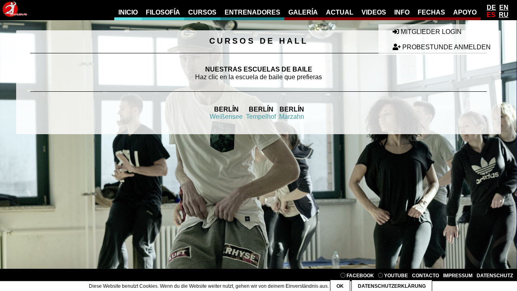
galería (303, 12)
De (491, 7)
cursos (202, 12)
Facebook (359, 275)
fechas (431, 12)
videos (373, 12)
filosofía (163, 12)
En (504, 7)
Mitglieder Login (430, 31)
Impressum (458, 275)
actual (339, 12)
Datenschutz (495, 275)
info (402, 12)
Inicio (128, 12)
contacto (425, 275)
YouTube (395, 275)
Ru (504, 14)
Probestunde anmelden (446, 47)
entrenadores (252, 12)
